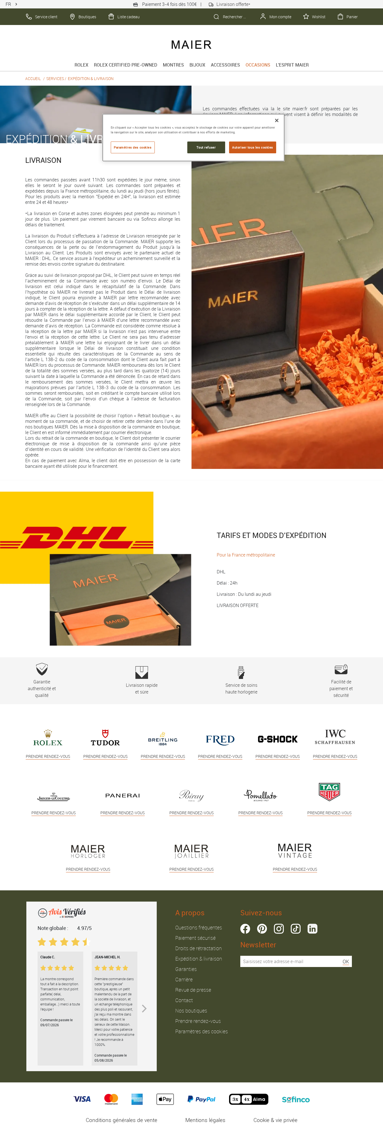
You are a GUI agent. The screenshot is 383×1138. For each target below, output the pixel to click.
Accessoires (225, 65)
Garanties (186, 969)
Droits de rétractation (198, 948)
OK (346, 961)
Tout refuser (206, 147)
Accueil (33, 78)
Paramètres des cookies (201, 1031)
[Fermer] (277, 120)
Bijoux (197, 65)
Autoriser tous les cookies (252, 147)
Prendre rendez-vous (198, 1021)
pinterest (262, 929)
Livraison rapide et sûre (142, 688)
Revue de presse (193, 989)
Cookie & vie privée (275, 1120)
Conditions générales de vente (121, 1120)
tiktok (296, 929)
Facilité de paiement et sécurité (341, 688)
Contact (184, 1000)
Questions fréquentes (198, 927)
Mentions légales (205, 1120)
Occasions (258, 65)
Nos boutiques (191, 1010)
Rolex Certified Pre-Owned (125, 65)
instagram (279, 929)
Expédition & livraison (198, 958)
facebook (245, 929)
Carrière (184, 979)
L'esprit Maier (292, 65)
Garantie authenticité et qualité (42, 688)
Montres (173, 65)
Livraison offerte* (233, 4)
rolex (81, 65)
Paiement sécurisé (195, 937)
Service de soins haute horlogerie (241, 688)
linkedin (312, 929)
